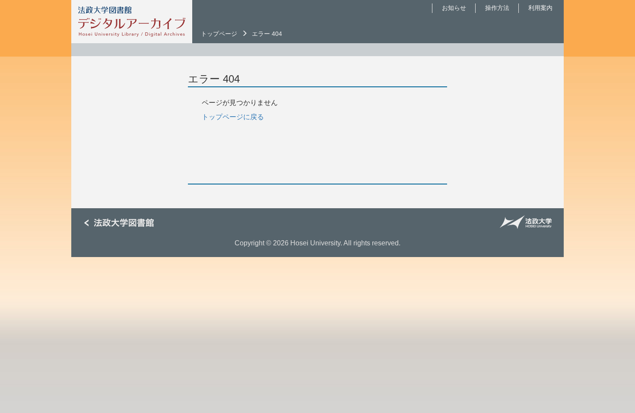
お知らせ (454, 7)
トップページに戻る (233, 117)
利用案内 (540, 7)
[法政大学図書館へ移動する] (122, 223)
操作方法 (497, 7)
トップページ (219, 33)
